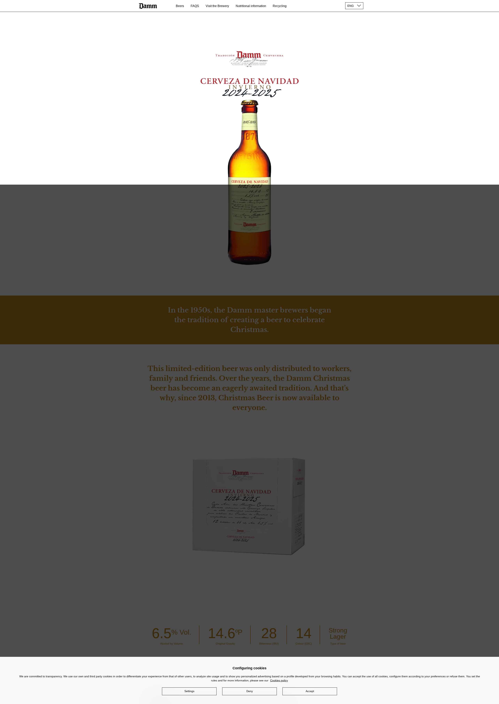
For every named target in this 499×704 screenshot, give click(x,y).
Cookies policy (279, 680)
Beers (180, 6)
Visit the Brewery (217, 6)
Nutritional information (251, 6)
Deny (249, 691)
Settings (189, 691)
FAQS (195, 6)
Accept (310, 691)
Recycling (280, 6)
